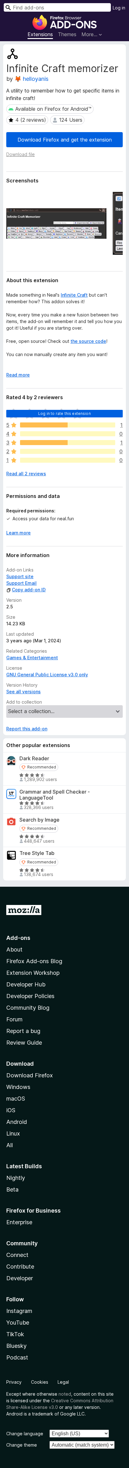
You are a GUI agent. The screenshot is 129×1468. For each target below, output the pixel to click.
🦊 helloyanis (31, 78)
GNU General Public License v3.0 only (47, 674)
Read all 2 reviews (26, 473)
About (14, 949)
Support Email (21, 583)
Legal (63, 1382)
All (9, 1145)
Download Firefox (29, 1075)
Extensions (40, 34)
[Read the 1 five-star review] (67, 424)
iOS (10, 1110)
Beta (12, 1189)
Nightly (15, 1178)
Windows (18, 1087)
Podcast (17, 1357)
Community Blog (27, 1007)
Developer (19, 1278)
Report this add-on (26, 728)
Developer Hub (25, 984)
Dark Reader (34, 759)
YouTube (17, 1322)
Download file (20, 154)
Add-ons (18, 938)
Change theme (21, 1445)
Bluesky (16, 1345)
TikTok (15, 1334)
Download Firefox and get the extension (65, 140)
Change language (24, 1433)
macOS (15, 1098)
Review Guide (24, 1042)
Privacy (14, 1382)
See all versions (23, 691)
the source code (88, 341)
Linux (13, 1133)
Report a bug (23, 1031)
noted (65, 1394)
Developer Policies (30, 996)
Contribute (20, 1266)
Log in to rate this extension (64, 413)
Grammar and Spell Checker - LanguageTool (54, 795)
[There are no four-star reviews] (67, 433)
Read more (18, 374)
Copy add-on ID (29, 589)
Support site (20, 576)
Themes (67, 34)
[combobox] (57, 7)
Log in (119, 7)
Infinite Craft (74, 295)
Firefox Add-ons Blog (34, 961)
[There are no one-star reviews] (67, 460)
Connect (17, 1255)
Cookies (39, 1382)
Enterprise (19, 1222)
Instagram (19, 1311)
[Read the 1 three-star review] (67, 442)
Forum (14, 1019)
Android (16, 1122)
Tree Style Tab (36, 853)
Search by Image (39, 820)
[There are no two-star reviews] (67, 451)
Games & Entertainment (32, 657)
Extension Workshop (32, 972)
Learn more (18, 532)
